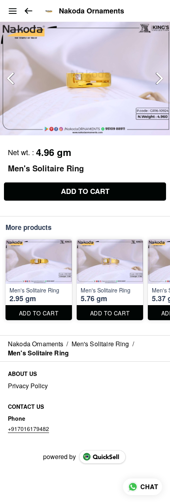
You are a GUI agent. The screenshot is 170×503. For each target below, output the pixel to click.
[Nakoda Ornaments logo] (49, 11)
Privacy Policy (28, 386)
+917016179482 (28, 429)
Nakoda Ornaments (91, 11)
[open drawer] (12, 11)
